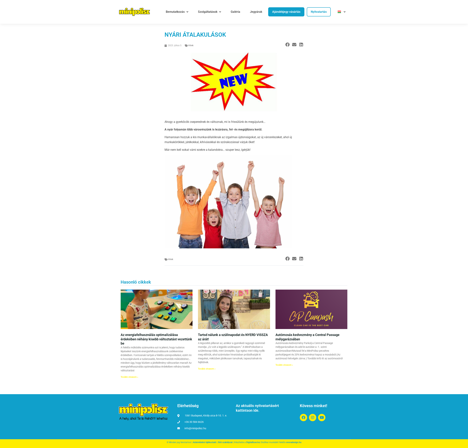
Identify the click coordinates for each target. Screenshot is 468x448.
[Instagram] (312, 417)
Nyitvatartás (319, 12)
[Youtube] (321, 417)
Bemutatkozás (175, 12)
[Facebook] (303, 417)
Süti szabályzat (225, 442)
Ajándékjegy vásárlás (286, 12)
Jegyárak (256, 12)
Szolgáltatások (207, 12)
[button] (287, 44)
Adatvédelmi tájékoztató (204, 442)
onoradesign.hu (293, 442)
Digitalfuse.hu (253, 442)
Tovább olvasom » (129, 377)
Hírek (190, 45)
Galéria (235, 12)
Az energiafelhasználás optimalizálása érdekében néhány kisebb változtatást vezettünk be (156, 339)
